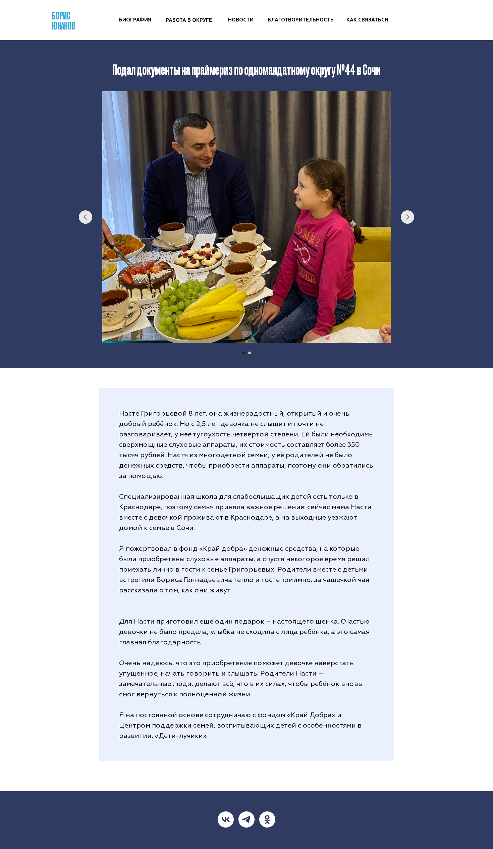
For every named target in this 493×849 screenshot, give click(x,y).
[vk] (226, 819)
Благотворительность (301, 19)
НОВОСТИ (241, 19)
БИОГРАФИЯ (135, 19)
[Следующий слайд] (407, 217)
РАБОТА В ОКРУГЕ (189, 20)
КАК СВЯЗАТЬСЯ (367, 19)
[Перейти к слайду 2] (249, 353)
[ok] (267, 819)
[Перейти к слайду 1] (243, 353)
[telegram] (246, 819)
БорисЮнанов (63, 20)
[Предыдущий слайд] (85, 217)
